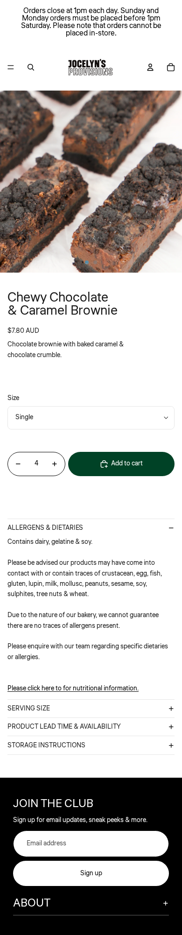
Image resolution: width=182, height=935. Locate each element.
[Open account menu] (150, 67)
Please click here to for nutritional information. (73, 688)
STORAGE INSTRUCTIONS (46, 745)
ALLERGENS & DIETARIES (45, 528)
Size (13, 398)
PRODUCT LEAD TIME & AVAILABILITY (64, 726)
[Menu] (10, 67)
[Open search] (31, 67)
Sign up (91, 873)
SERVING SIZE (28, 708)
